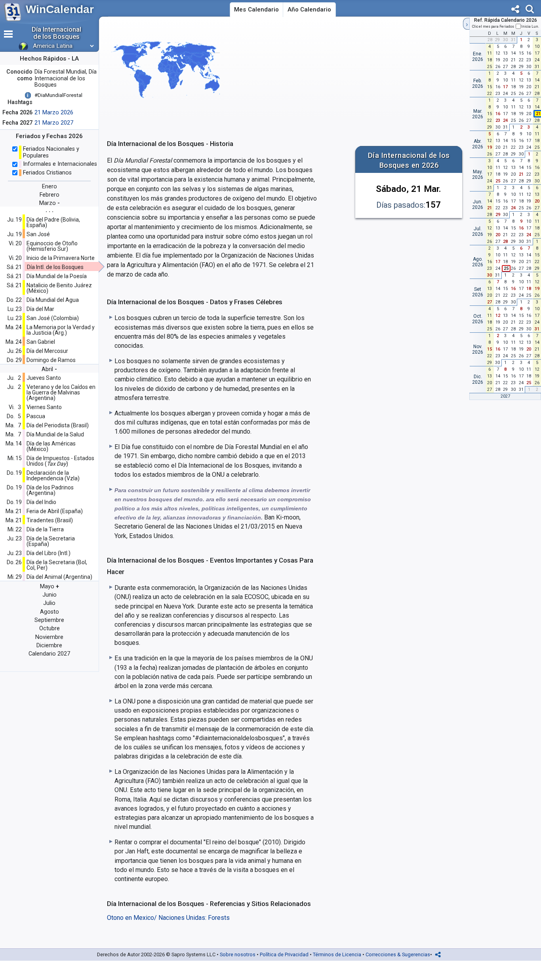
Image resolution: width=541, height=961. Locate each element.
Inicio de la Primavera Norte (61, 258)
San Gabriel (41, 342)
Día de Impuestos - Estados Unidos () (60, 461)
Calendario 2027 (49, 653)
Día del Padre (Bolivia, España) (53, 222)
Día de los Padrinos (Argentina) (50, 490)
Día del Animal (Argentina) (59, 577)
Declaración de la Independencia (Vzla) (53, 475)
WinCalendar (60, 9)
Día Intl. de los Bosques (55, 267)
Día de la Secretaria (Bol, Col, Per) (57, 565)
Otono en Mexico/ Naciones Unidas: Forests (168, 917)
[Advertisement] (391, 80)
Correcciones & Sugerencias (398, 954)
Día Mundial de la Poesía (57, 276)
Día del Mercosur (47, 351)
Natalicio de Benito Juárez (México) (59, 288)
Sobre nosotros (237, 954)
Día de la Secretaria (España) (51, 541)
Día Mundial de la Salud (55, 434)
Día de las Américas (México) (51, 446)
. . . (49, 210)
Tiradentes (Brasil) (50, 520)
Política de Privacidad (284, 954)
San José (38, 234)
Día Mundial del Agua (53, 300)
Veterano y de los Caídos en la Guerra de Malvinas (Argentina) (61, 392)
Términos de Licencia (337, 954)
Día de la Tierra (45, 529)
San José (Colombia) (53, 318)
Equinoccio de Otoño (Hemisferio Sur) (52, 246)
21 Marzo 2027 (53, 122)
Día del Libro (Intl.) (48, 553)
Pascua (36, 416)
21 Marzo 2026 (53, 112)
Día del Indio (41, 502)
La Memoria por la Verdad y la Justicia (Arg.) (61, 330)
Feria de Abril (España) (55, 511)
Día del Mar (40, 309)
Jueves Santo (44, 378)
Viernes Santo (44, 407)
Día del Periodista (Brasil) (58, 425)
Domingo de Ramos (51, 360)
